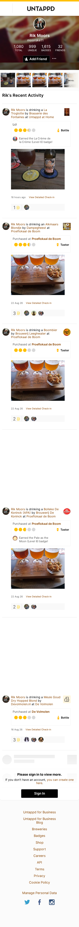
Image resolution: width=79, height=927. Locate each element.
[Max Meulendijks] (41, 313)
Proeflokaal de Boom (25, 231)
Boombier (50, 330)
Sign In (39, 793)
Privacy (39, 876)
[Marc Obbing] (33, 313)
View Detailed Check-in (41, 197)
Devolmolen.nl (21, 704)
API (39, 862)
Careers (39, 856)
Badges (39, 836)
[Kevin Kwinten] (26, 207)
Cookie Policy (39, 882)
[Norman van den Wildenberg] (26, 739)
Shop (40, 842)
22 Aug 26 (17, 303)
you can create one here (55, 781)
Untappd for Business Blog (39, 820)
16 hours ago (18, 197)
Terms (39, 869)
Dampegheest (36, 228)
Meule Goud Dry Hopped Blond (35, 698)
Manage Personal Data (39, 893)
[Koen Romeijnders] (41, 739)
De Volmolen (44, 704)
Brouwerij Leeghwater (30, 333)
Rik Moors (18, 110)
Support (39, 849)
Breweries (39, 829)
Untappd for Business (39, 812)
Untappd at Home (41, 117)
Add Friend (38, 59)
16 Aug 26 (16, 729)
